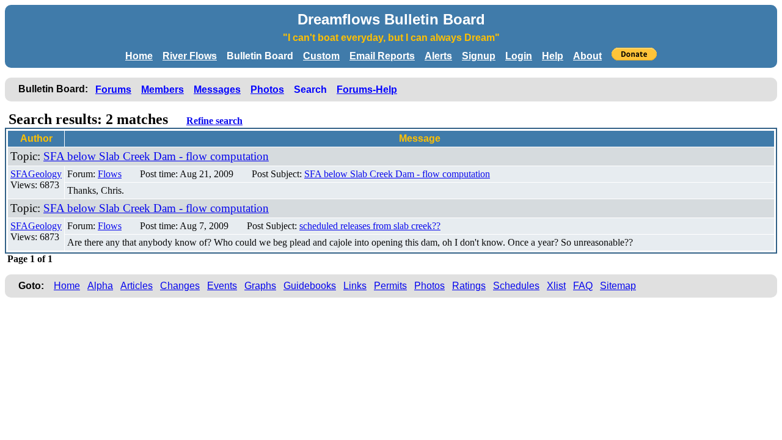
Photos (267, 89)
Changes (180, 285)
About (587, 56)
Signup (478, 56)
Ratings (469, 285)
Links (355, 285)
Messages (217, 89)
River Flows (190, 56)
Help (552, 56)
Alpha (100, 285)
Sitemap (618, 285)
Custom (321, 56)
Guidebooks (309, 285)
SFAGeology (36, 174)
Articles (136, 285)
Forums (113, 89)
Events (222, 285)
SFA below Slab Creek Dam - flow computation (156, 156)
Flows (110, 174)
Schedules (516, 285)
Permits (390, 285)
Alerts (438, 56)
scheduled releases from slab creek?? (369, 226)
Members (162, 89)
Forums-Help (367, 89)
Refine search (214, 121)
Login (518, 56)
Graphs (260, 285)
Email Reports (382, 56)
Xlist (556, 285)
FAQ (583, 285)
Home (139, 56)
